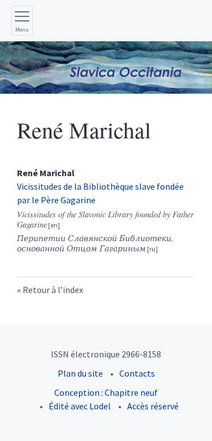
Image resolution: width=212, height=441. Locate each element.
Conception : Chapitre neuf (106, 392)
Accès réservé (153, 406)
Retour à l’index (53, 289)
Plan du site (80, 373)
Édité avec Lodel (80, 406)
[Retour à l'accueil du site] (106, 67)
